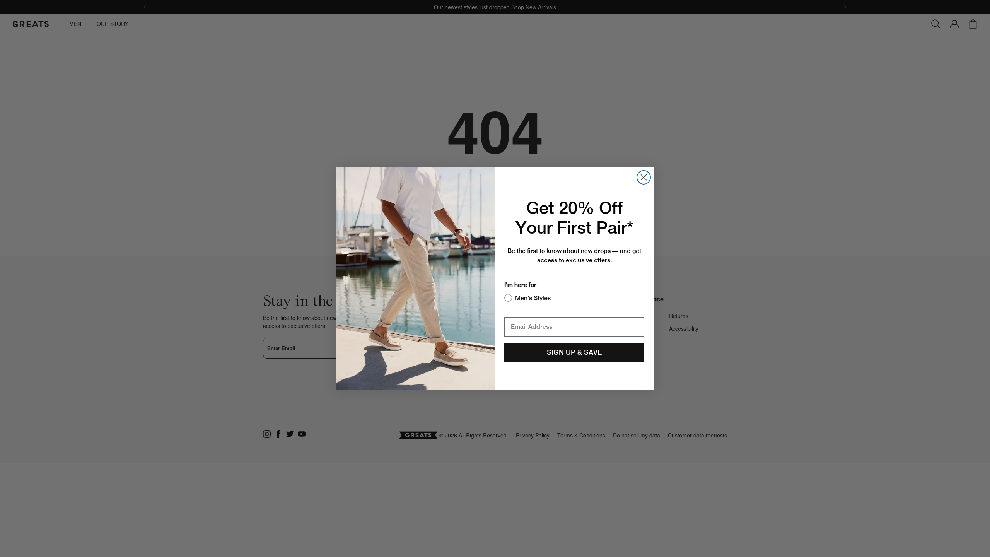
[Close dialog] (643, 177)
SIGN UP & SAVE (574, 352)
